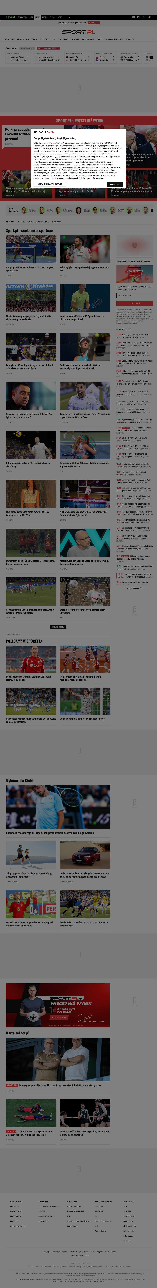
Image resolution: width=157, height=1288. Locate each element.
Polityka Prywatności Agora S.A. (91, 178)
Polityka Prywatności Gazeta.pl (65, 178)
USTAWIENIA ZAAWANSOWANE (50, 184)
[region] (78, 158)
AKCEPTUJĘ (114, 184)
